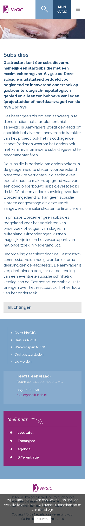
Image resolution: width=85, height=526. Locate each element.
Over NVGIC (25, 333)
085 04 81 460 (28, 390)
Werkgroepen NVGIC (30, 347)
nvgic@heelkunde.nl (32, 395)
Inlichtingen (20, 307)
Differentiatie (28, 457)
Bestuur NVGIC (25, 340)
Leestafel (25, 433)
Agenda (24, 449)
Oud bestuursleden (29, 354)
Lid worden (23, 361)
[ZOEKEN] (44, 9)
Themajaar (26, 441)
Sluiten (42, 519)
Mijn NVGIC (62, 9)
